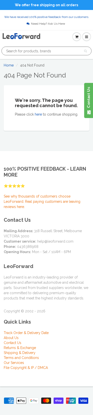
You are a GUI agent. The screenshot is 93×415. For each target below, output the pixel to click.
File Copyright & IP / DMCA (26, 368)
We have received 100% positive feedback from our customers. (46, 17)
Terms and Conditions (21, 358)
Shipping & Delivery (19, 353)
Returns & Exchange (20, 348)
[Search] (85, 51)
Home (9, 65)
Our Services (14, 363)
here (38, 114)
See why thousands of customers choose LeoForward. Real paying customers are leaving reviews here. (42, 201)
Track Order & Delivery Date (26, 333)
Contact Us (12, 343)
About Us (11, 338)
